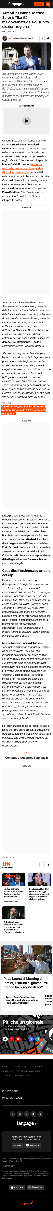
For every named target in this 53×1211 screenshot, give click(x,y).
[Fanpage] (26, 1123)
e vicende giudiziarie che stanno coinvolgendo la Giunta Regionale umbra (22, 168)
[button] (48, 38)
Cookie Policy (8, 1071)
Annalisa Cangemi (24, 38)
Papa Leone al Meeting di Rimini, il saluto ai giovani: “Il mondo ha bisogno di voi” (26, 983)
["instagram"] (11, 1039)
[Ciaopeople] (26, 1203)
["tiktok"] (5, 1039)
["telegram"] (37, 1039)
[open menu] (3, 4)
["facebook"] (31, 1039)
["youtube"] (18, 1039)
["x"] (24, 1039)
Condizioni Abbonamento (29, 1071)
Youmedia (6, 1067)
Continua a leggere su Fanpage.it (26, 757)
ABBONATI (39, 4)
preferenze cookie (23, 1076)
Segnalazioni (20, 1067)
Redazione (6, 1076)
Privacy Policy (35, 1067)
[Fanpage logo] (16, 4)
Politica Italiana (8, 858)
